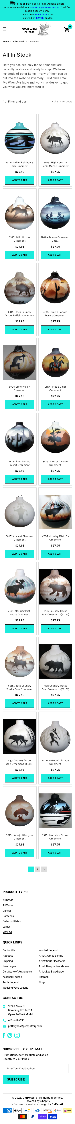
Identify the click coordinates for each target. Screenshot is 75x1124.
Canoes (7, 910)
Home (6, 41)
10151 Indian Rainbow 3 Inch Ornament (19, 164)
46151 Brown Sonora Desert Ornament (55, 313)
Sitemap (44, 976)
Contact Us (9, 950)
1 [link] (31, 869)
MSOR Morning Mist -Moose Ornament (19, 612)
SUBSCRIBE (16, 1079)
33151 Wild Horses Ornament (19, 239)
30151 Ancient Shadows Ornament (19, 537)
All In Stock (18, 41)
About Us (8, 955)
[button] (5, 29)
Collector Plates (12, 921)
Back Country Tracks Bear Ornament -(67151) (55, 612)
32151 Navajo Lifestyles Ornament (19, 836)
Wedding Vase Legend (15, 987)
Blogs (42, 982)
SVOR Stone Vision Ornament (19, 388)
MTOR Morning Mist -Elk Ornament (55, 537)
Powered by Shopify (37, 1101)
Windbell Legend (48, 950)
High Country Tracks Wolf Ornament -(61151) (19, 762)
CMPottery (30, 1097)
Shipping (8, 961)
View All (7, 931)
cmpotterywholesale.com (45, 7)
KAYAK (40, 18)
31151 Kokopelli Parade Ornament (55, 762)
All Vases (8, 905)
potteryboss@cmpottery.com (25, 1026)
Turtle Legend (11, 982)
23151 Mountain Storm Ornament (55, 836)
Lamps (7, 926)
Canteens (8, 916)
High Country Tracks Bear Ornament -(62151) (55, 687)
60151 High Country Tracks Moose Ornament (55, 164)
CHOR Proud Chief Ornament (55, 388)
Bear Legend (10, 966)
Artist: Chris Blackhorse (52, 961)
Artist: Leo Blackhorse (51, 971)
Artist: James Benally (51, 955)
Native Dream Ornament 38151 (55, 239)
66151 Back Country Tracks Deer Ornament (20, 687)
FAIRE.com (41, 14)
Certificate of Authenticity (17, 971)
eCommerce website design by (32, 1104)
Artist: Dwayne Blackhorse (54, 966)
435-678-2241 (16, 1020)
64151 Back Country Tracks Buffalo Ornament (19, 313)
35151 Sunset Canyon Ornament (55, 463)
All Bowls (8, 900)
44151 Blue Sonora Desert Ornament (19, 463)
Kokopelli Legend (12, 976)
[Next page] (44, 869)
